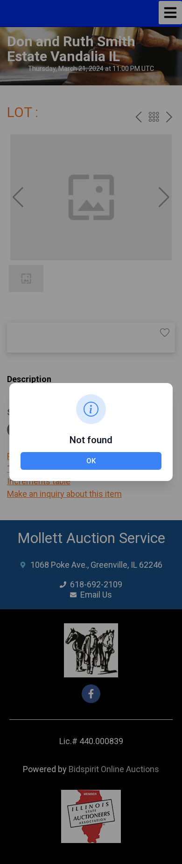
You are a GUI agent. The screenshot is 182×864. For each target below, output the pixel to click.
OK (91, 461)
